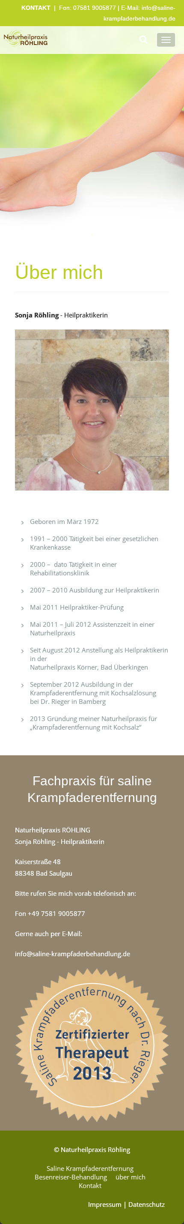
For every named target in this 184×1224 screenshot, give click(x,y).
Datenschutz (146, 1204)
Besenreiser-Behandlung (71, 1177)
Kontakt (90, 1185)
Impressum (105, 1204)
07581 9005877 (94, 7)
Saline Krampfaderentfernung (90, 1168)
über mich (130, 1177)
